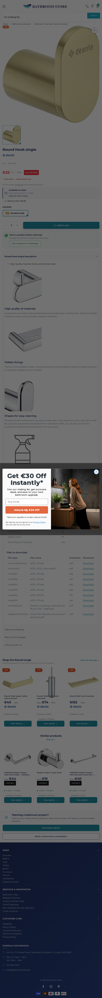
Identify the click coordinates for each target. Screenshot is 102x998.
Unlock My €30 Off (26, 509)
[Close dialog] (96, 472)
